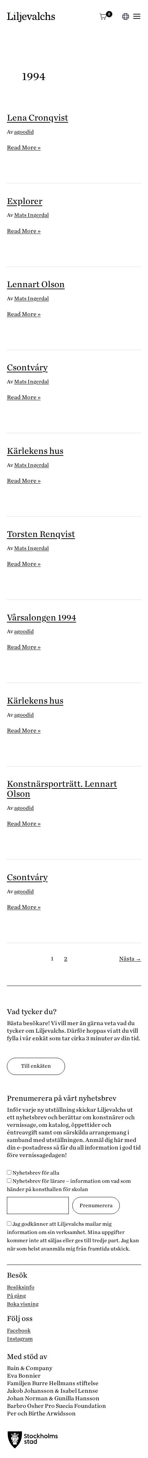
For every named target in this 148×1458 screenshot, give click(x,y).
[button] (116, 17)
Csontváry (27, 367)
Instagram (20, 1339)
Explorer (24, 201)
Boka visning (23, 1304)
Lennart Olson (36, 284)
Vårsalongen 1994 (41, 618)
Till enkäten (36, 1066)
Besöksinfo (20, 1287)
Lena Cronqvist (37, 118)
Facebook (19, 1330)
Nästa (130, 958)
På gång (16, 1296)
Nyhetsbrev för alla (35, 1173)
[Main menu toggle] (137, 16)
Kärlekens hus (35, 451)
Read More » (24, 148)
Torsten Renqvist (41, 534)
